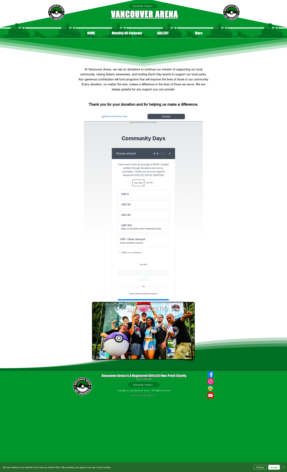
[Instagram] (210, 381)
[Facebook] (210, 374)
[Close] (283, 467)
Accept (274, 467)
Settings (260, 467)
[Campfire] (210, 388)
